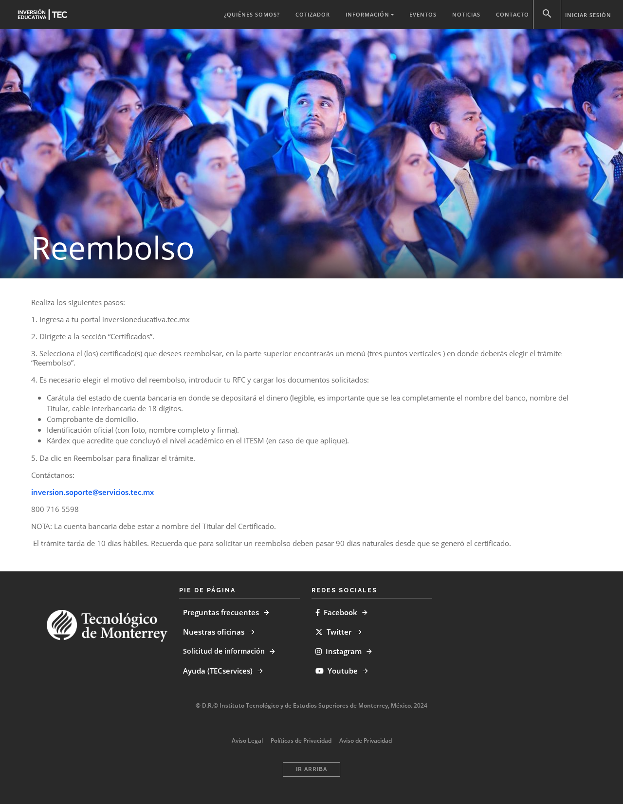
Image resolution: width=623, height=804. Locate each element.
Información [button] (367, 14)
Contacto (512, 14)
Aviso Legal (247, 740)
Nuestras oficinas (213, 632)
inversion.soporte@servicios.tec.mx (92, 492)
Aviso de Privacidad (365, 740)
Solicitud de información (224, 651)
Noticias (466, 14)
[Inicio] (42, 14)
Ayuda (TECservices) (218, 671)
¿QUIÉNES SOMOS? (252, 14)
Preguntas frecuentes (221, 612)
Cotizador (312, 14)
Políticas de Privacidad (301, 740)
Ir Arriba (311, 769)
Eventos (423, 14)
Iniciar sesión (588, 14)
